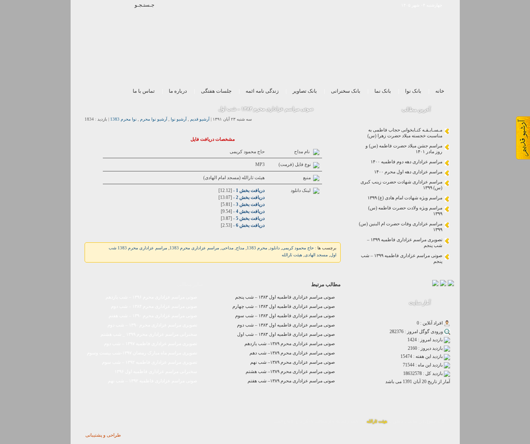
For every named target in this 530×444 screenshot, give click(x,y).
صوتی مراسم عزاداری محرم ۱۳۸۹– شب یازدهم (289, 343)
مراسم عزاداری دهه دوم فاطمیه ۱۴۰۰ (406, 161)
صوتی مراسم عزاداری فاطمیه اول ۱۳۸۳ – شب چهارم (283, 306)
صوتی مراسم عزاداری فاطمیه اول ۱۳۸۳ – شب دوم (286, 325)
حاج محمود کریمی (298, 248)
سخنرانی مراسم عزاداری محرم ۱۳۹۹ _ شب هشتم (148, 334)
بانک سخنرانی (345, 91)
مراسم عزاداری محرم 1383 (194, 248)
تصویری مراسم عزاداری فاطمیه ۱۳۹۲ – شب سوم (149, 362)
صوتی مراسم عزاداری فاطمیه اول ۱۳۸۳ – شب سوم (285, 315)
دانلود (275, 248)
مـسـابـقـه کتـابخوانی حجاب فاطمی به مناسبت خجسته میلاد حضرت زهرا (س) (404, 132)
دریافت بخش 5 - (248, 218)
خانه (439, 91)
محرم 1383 (257, 248)
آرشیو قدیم (200, 119)
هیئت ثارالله (292, 255)
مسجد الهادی (316, 255)
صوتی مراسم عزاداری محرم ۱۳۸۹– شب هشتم (290, 371)
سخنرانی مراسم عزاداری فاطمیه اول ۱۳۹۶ (155, 371)
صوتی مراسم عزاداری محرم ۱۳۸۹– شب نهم (292, 362)
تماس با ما (144, 91)
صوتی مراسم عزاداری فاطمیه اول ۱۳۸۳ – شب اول (286, 334)
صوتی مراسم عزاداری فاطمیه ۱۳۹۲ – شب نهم (152, 381)
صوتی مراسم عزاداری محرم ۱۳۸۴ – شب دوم (154, 306)
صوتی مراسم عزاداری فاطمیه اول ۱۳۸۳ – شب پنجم (285, 297)
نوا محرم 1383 (123, 119)
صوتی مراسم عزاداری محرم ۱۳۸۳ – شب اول (265, 109)
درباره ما (178, 91)
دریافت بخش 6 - (248, 225)
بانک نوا (413, 91)
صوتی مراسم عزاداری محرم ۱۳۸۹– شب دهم (292, 353)
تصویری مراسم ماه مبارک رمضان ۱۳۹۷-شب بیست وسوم (142, 353)
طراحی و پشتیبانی (103, 435)
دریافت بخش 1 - (248, 190)
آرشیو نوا (179, 119)
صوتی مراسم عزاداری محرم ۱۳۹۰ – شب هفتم (153, 315)
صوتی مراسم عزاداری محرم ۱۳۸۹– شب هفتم (291, 381)
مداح (240, 248)
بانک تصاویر (305, 91)
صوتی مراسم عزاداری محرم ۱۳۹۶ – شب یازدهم (151, 297)
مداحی (228, 248)
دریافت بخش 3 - (248, 204)
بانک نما (382, 91)
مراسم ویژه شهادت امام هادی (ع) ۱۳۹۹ (404, 197)
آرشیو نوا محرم (153, 119)
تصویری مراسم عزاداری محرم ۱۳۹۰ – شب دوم (152, 325)
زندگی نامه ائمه (262, 91)
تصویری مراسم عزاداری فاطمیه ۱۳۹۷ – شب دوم (150, 343)
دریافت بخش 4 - (248, 211)
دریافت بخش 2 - (248, 197)
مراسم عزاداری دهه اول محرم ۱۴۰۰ (408, 171)
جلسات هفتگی (216, 91)
